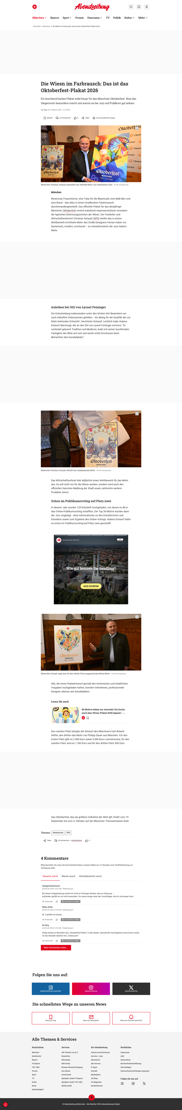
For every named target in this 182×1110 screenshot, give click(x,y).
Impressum (125, 1052)
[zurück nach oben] (91, 1098)
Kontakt (94, 1071)
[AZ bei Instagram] (133, 1083)
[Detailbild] (137, 128)
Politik (117, 17)
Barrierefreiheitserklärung (131, 1064)
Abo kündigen (126, 1067)
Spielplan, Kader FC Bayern (72, 1078)
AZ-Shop (94, 1078)
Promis (79, 17)
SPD (96, 218)
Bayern (54, 17)
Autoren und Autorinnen (100, 1052)
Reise (34, 1086)
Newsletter (66, 1056)
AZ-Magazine (96, 1082)
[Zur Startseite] (92, 10)
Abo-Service (96, 1064)
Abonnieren (95, 1060)
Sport (66, 17)
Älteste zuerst (68, 876)
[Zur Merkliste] (139, 7)
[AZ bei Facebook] (122, 1083)
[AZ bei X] (144, 1083)
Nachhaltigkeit (38, 1089)
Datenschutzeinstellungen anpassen (135, 1071)
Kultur (128, 17)
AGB (122, 1056)
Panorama (93, 17)
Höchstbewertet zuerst (90, 876)
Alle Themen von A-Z (70, 1052)
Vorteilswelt (66, 1075)
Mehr (141, 17)
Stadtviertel (36, 1056)
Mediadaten (96, 1075)
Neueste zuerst (50, 876)
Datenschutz (125, 1060)
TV (108, 17)
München (38, 17)
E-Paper (94, 1067)
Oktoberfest (69, 210)
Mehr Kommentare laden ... (56, 947)
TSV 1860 (35, 1067)
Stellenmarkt (67, 1086)
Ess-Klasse (66, 1071)
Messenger (66, 1060)
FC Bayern (36, 1064)
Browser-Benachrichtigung (72, 1067)
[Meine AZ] (147, 7)
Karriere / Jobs (97, 1056)
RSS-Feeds (66, 1064)
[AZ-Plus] (34, 7)
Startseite (36, 26)
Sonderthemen (97, 1086)
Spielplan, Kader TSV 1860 (72, 1082)
